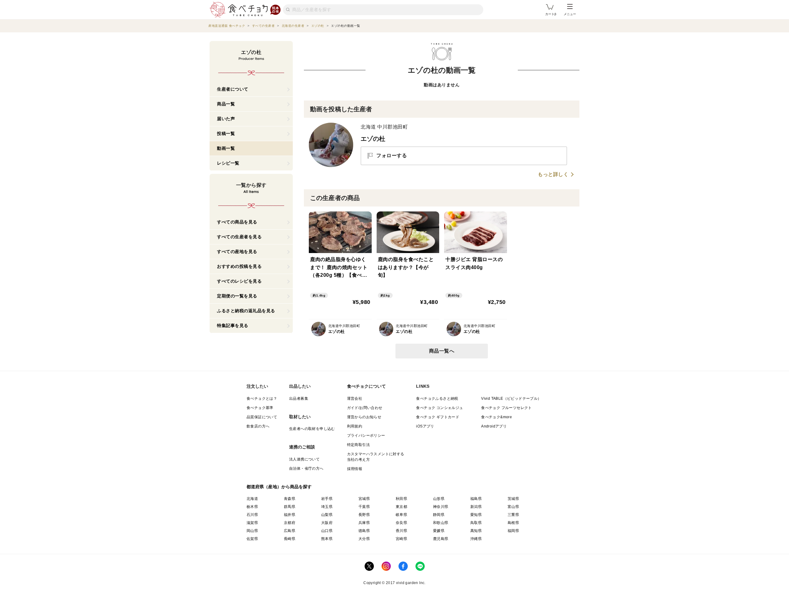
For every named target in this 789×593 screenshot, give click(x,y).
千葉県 (364, 507)
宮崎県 (401, 539)
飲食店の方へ (258, 426)
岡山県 (252, 531)
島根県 (513, 523)
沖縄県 (476, 539)
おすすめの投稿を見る (239, 266)
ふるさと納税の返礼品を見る (246, 310)
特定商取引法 (358, 445)
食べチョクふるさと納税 (437, 398)
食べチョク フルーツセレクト (506, 408)
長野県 (364, 515)
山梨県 (327, 515)
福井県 (289, 515)
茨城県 (513, 499)
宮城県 (364, 499)
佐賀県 (252, 539)
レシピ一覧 (228, 163)
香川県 (401, 531)
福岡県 (513, 531)
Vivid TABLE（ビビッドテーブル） (511, 398)
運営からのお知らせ (364, 417)
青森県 (289, 499)
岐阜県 (401, 515)
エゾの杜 (373, 138)
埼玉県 (327, 507)
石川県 (252, 515)
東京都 (401, 507)
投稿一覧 (226, 133)
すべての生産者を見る (239, 236)
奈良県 (401, 523)
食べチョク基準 (260, 408)
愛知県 (476, 515)
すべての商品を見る (237, 221)
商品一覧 (226, 103)
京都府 (289, 523)
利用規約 (354, 426)
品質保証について (262, 417)
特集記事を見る (232, 325)
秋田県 (401, 499)
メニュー (570, 14)
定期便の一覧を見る (237, 295)
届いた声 (226, 118)
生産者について (232, 89)
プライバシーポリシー (366, 435)
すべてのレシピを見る (239, 281)
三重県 (513, 515)
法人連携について (304, 459)
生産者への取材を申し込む (312, 429)
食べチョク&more (496, 417)
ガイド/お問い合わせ (364, 408)
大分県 (364, 539)
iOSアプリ (425, 426)
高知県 (476, 531)
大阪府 (327, 523)
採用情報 (354, 469)
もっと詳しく (553, 174)
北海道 (252, 499)
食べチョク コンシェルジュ (439, 408)
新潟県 (476, 507)
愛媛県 (438, 531)
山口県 (327, 531)
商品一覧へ (442, 351)
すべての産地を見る (237, 251)
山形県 (438, 499)
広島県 (289, 531)
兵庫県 (364, 523)
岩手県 (327, 499)
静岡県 (438, 515)
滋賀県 (252, 523)
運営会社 (354, 398)
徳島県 (364, 531)
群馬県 (289, 507)
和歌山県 (440, 523)
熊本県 (327, 539)
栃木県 (252, 507)
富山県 (513, 507)
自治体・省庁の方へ (306, 468)
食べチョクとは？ (262, 398)
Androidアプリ (494, 426)
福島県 (476, 499)
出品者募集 (298, 398)
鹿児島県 (440, 539)
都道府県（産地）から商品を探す (279, 486)
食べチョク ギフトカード (437, 417)
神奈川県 (440, 507)
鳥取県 (476, 523)
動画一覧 (226, 148)
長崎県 (289, 539)
